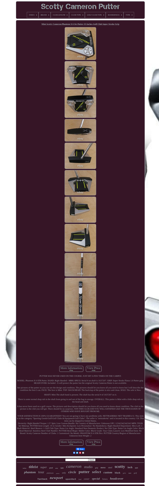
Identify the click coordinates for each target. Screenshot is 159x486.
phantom (30, 472)
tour (41, 472)
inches (24, 468)
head (80, 479)
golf (135, 473)
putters (58, 473)
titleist (33, 467)
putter (84, 472)
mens (103, 468)
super (43, 467)
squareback (70, 479)
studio (88, 467)
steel (110, 467)
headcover (116, 478)
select (96, 472)
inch (130, 467)
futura (105, 479)
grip (96, 468)
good (51, 468)
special (96, 478)
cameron (73, 466)
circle (72, 472)
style (136, 468)
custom (107, 472)
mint (56, 468)
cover (86, 478)
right (62, 468)
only (64, 472)
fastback (42, 479)
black (117, 472)
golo (124, 473)
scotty (120, 466)
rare (129, 473)
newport (56, 477)
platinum (50, 473)
